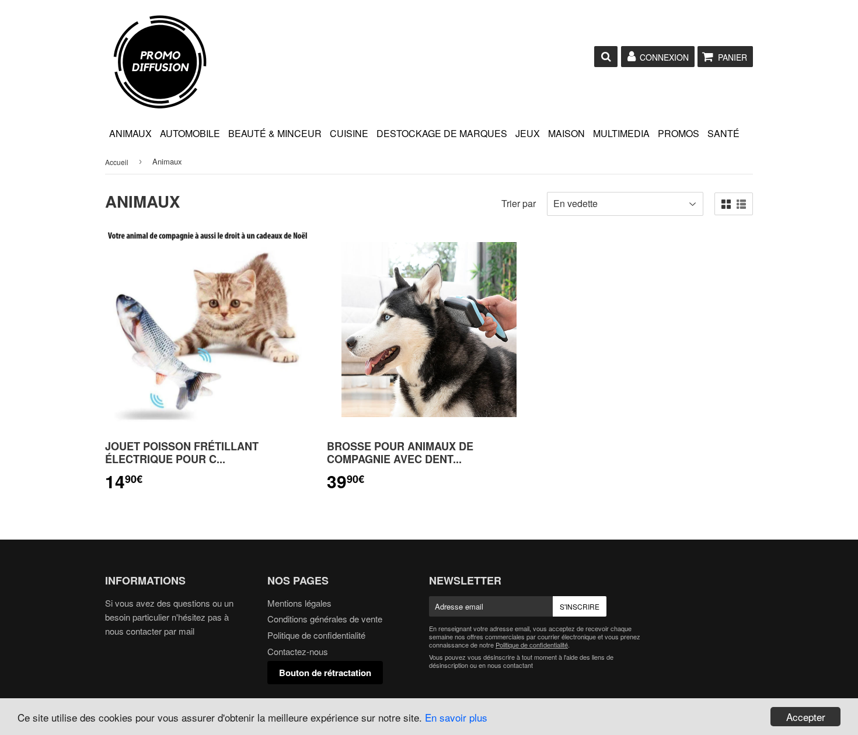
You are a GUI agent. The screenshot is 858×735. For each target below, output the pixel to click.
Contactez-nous (297, 651)
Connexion (664, 57)
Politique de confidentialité (316, 635)
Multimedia (621, 133)
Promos (678, 133)
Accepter (805, 716)
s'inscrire (579, 606)
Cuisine (349, 133)
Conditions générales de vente (324, 618)
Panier (732, 57)
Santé (723, 133)
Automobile (190, 133)
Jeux (527, 133)
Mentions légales (299, 603)
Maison (566, 133)
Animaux (130, 133)
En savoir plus (456, 717)
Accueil (116, 162)
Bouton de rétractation (325, 672)
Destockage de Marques (441, 133)
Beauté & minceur (275, 133)
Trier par (518, 203)
